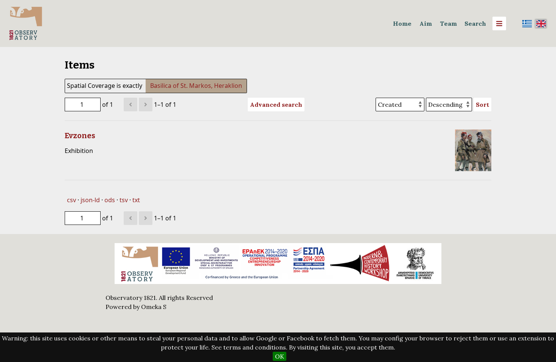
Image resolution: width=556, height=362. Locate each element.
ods (109, 200)
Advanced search (276, 104)
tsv (124, 200)
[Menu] (499, 23)
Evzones (80, 135)
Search (475, 23)
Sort (482, 104)
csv (71, 200)
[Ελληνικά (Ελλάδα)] (527, 23)
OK (279, 356)
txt (136, 200)
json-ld (90, 200)
